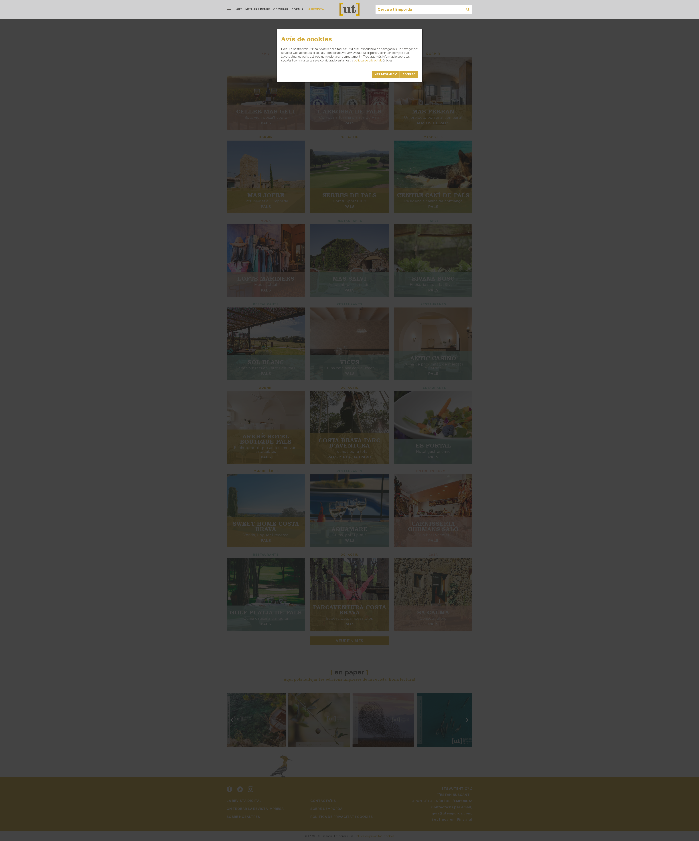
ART (239, 9)
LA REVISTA (315, 9)
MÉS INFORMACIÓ (385, 74)
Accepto (409, 74)
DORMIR (297, 9)
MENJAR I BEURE (257, 9)
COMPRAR (280, 9)
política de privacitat (367, 60)
